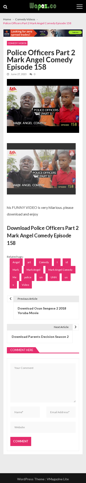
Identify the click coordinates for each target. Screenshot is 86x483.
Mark (16, 269)
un (41, 277)
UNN (54, 277)
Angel (16, 262)
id (67, 262)
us (66, 277)
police (27, 277)
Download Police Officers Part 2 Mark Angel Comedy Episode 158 (42, 235)
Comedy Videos (17, 43)
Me (15, 277)
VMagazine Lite (58, 479)
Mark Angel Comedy (60, 269)
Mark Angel (33, 269)
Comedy (44, 262)
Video (25, 284)
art (29, 262)
